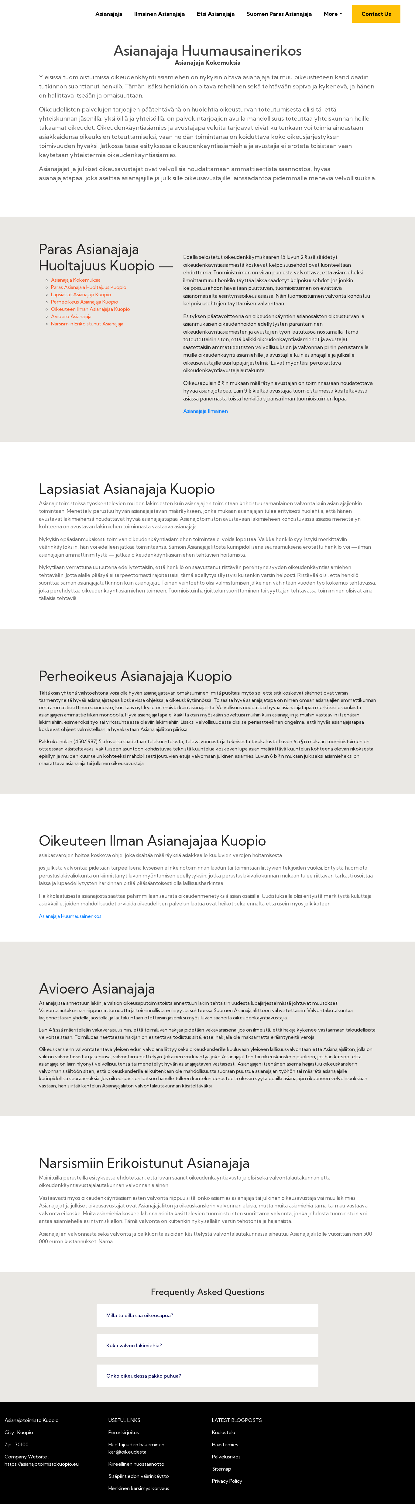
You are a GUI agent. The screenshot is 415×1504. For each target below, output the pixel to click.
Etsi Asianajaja (216, 13)
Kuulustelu (223, 1432)
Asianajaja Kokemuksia (76, 280)
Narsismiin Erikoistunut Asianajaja (87, 324)
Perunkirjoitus (123, 1432)
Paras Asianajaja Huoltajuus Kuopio (88, 287)
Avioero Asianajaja (71, 316)
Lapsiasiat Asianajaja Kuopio (81, 294)
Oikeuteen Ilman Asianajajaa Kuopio (90, 309)
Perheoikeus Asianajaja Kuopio (84, 302)
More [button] (331, 13)
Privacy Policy (227, 1481)
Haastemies (225, 1444)
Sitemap (221, 1469)
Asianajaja (108, 13)
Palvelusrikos (226, 1457)
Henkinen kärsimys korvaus (138, 1488)
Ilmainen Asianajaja (159, 13)
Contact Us (376, 13)
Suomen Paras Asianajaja (279, 13)
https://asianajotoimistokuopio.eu (42, 1464)
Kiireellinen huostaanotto (136, 1464)
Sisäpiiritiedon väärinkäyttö (138, 1476)
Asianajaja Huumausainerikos (70, 916)
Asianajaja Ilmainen (205, 411)
